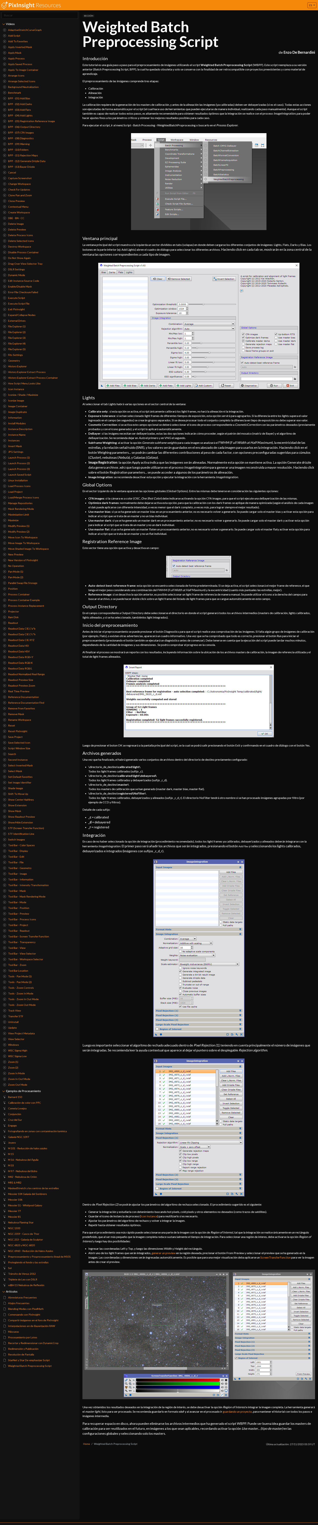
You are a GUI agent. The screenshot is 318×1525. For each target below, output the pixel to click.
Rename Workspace (19, 719)
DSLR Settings (16, 269)
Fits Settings (15, 354)
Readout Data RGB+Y (20, 657)
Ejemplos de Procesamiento (23, 1091)
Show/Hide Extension (20, 822)
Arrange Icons (16, 75)
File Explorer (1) (17, 326)
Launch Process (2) (19, 463)
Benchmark (14, 92)
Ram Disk (13, 617)
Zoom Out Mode (17, 1084)
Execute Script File (18, 303)
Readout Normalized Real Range (26, 674)
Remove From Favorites (21, 708)
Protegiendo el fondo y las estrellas (28, 1262)
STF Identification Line (21, 833)
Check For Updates (19, 189)
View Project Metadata (21, 1033)
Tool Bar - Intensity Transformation (28, 885)
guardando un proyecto (237, 1411)
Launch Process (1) (19, 457)
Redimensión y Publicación (23, 1348)
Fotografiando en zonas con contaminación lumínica (37, 1131)
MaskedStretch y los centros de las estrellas (33, 1188)
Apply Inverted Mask (20, 47)
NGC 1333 (14, 1228)
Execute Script (16, 297)
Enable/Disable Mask (20, 286)
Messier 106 (15, 1199)
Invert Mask (15, 446)
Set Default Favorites (20, 776)
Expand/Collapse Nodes (22, 315)
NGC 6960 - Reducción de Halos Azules (30, 1250)
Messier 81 (14, 1216)
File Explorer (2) (17, 332)
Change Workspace (19, 183)
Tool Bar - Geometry (19, 868)
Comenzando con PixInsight (24, 1314)
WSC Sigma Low (17, 1056)
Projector (13, 611)
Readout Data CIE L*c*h (22, 634)
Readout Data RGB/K (20, 662)
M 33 (11, 1165)
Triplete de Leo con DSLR (22, 1279)
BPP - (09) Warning (19, 143)
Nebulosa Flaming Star (20, 1222)
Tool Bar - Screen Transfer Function (28, 936)
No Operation (16, 565)
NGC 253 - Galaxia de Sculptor (25, 1239)
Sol (10, 1268)
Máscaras (13, 1331)
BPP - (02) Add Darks (20, 104)
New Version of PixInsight (23, 560)
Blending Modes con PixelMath (26, 1308)
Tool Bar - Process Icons (22, 919)
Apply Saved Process (20, 64)
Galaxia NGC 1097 (18, 1136)
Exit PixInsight (16, 309)
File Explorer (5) (17, 349)
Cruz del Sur (15, 1119)
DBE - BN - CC (16, 218)
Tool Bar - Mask (17, 890)
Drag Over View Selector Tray (25, 263)
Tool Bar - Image (17, 873)
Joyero (12, 1142)
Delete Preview (17, 229)
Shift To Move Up (18, 793)
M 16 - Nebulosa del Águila (23, 1159)
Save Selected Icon (19, 742)
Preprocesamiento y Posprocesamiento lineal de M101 (39, 1256)
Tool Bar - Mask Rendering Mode (26, 896)
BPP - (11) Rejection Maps (23, 155)
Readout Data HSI (18, 645)
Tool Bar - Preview (18, 913)
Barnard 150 (15, 1097)
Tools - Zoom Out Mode (22, 1004)
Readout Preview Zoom (21, 685)
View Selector (16, 1039)
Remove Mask (16, 714)
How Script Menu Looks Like (24, 383)
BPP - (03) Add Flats (19, 109)
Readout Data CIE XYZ (21, 639)
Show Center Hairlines (21, 799)
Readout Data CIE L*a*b (22, 628)
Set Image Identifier (19, 782)
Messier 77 (14, 1211)
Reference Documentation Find (26, 702)
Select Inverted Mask (20, 765)
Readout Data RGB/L (20, 668)
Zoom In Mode (16, 1073)
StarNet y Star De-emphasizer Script (29, 1360)
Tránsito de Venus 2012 (22, 1273)
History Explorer (17, 366)
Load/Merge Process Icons (23, 497)
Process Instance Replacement (26, 605)
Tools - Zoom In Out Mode (23, 999)
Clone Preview (16, 200)
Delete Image (16, 223)
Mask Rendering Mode (21, 508)
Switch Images (16, 839)
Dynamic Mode (16, 275)
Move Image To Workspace (24, 543)
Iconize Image (16, 400)
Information (15, 417)
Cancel (12, 172)
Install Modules (17, 423)
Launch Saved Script (19, 474)
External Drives (17, 320)
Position (13, 588)
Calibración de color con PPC (24, 1102)
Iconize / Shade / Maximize (23, 394)
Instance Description (20, 429)
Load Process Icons (19, 486)
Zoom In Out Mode (19, 1078)
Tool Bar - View (17, 947)
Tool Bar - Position (18, 907)
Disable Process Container (23, 252)
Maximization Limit (18, 514)
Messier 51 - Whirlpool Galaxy (25, 1205)
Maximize (13, 520)
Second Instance (18, 759)
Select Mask (15, 771)
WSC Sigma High (17, 1050)
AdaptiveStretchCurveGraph (25, 29)
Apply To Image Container (23, 69)
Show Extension (17, 805)
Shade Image (15, 788)
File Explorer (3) (17, 337)
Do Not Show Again (19, 258)
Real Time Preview (18, 691)
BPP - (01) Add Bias (19, 98)
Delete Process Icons (20, 235)
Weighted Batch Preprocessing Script (30, 1365)
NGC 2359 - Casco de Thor (23, 1233)
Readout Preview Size (20, 679)
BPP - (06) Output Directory (24, 126)
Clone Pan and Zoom (20, 195)
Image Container (17, 406)
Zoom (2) (13, 1067)
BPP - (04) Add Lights (20, 115)
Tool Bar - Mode (17, 902)
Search (12, 754)
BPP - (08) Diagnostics (21, 138)
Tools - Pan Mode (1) (20, 976)
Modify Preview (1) (18, 525)
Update (12, 1027)
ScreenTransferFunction (275, 1257)
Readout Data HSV (19, 651)
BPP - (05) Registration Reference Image (31, 121)
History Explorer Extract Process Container (33, 377)
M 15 (11, 1154)
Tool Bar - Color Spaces (21, 845)
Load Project (15, 491)
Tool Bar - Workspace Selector (25, 959)
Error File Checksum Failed (23, 292)
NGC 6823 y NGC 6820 (21, 1245)
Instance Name (17, 434)
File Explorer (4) (17, 343)
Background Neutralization (23, 86)
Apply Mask (14, 52)
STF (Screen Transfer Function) (26, 828)
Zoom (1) (13, 1061)
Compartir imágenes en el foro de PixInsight (33, 1320)
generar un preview (164, 1253)
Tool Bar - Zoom (17, 964)
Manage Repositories (20, 503)
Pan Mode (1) (15, 571)
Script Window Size (19, 748)
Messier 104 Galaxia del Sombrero (27, 1193)
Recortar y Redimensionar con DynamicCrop (33, 1343)
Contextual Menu (18, 206)
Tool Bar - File (16, 862)
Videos (10, 24)
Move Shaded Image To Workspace (28, 548)
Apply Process (16, 58)
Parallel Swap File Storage (22, 582)
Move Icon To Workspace (23, 537)
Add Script (14, 35)
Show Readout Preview (21, 816)
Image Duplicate (17, 411)
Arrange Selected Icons (21, 81)
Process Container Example (24, 600)
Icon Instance (16, 389)
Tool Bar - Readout (19, 930)
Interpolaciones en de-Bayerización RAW (31, 1325)
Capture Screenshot (20, 178)
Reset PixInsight (17, 731)
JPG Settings (15, 451)
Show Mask (14, 811)
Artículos (11, 1291)
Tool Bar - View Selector (22, 953)
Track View (14, 1010)
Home (86, 1443)
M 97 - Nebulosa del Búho (22, 1171)
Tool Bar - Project (18, 925)
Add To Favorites (18, 41)
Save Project (15, 736)
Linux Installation (18, 480)
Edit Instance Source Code (23, 280)
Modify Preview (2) (18, 531)
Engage (12, 1125)
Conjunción (14, 1114)
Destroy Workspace (19, 246)
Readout (13, 622)
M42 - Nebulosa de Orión (22, 1176)
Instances (14, 440)
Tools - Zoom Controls (21, 987)
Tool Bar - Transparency (22, 942)
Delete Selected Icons (21, 240)
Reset (11, 725)
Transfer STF (15, 1016)
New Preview (15, 554)
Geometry (14, 360)
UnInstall (13, 1021)
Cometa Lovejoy (17, 1108)
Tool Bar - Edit (16, 856)
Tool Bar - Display (18, 850)
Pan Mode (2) (15, 577)
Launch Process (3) (19, 468)
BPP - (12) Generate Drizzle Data (26, 161)
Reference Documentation (23, 696)
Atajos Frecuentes (18, 1303)
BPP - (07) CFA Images (21, 132)
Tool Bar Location (18, 970)
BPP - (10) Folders (18, 149)
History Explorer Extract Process (27, 372)
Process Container (19, 594)
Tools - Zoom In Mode (20, 993)
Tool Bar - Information (20, 879)
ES (311, 5)
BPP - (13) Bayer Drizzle (21, 166)
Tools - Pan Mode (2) (20, 982)
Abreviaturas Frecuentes (22, 1297)
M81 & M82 (14, 1182)
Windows (13, 1044)
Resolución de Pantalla (21, 1354)
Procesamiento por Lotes (22, 1337)
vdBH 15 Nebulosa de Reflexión (26, 1285)
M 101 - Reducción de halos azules (27, 1148)
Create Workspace (19, 212)
